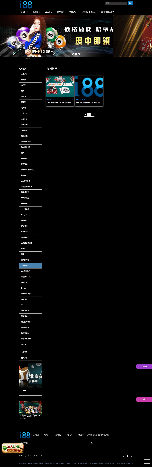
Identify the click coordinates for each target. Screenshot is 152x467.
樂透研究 (24, 136)
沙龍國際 (24, 130)
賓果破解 (72, 12)
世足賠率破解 (26, 294)
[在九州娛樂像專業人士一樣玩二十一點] (89, 86)
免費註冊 (24, 358)
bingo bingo (26, 215)
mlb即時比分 (25, 271)
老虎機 (23, 108)
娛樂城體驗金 (26, 339)
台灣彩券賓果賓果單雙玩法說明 (27, 391)
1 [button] (73, 54)
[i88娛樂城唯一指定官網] (25, 4)
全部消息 (24, 74)
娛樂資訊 (36, 12)
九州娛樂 (24, 265)
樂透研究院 (25, 327)
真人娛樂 (48, 12)
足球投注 (24, 12)
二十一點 (24, 113)
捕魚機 (23, 175)
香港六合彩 (25, 125)
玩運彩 (23, 102)
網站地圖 (25, 443)
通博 (22, 153)
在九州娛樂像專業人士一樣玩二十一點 (89, 102)
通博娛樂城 (25, 260)
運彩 (22, 254)
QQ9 (23, 248)
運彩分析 (24, 299)
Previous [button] (38, 364)
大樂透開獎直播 (26, 187)
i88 (22, 305)
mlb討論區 (25, 232)
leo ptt (23, 288)
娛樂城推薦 (25, 310)
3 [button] (79, 54)
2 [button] (76, 54)
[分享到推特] (123, 456)
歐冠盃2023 (25, 333)
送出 (130, 3)
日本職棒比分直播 (88, 12)
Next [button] (40, 364)
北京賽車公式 (26, 277)
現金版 (23, 80)
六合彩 (23, 85)
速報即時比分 (26, 147)
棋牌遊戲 (24, 203)
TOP (146, 461)
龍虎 (22, 91)
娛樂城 (23, 96)
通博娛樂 (24, 316)
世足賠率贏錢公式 (27, 170)
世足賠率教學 (26, 322)
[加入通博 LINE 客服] (12, 447)
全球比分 (24, 119)
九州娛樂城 (25, 209)
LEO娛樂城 (25, 198)
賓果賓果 (24, 158)
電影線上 (24, 220)
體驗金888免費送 (107, 12)
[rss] (131, 456)
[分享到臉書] (127, 456)
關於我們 (60, 12)
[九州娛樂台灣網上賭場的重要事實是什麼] (60, 86)
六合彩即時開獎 (26, 243)
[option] (76, 36)
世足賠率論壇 (26, 141)
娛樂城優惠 (25, 192)
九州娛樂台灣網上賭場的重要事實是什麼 (61, 102)
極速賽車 (24, 164)
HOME (21, 59)
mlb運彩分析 (25, 181)
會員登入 (24, 352)
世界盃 (23, 344)
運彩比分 (24, 282)
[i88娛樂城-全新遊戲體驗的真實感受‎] (76, 36)
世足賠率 (24, 237)
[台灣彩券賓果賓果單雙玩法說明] (30, 375)
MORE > (38, 391)
